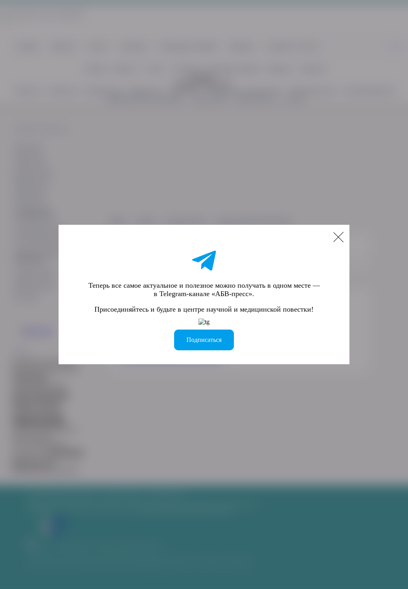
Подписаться (204, 339)
